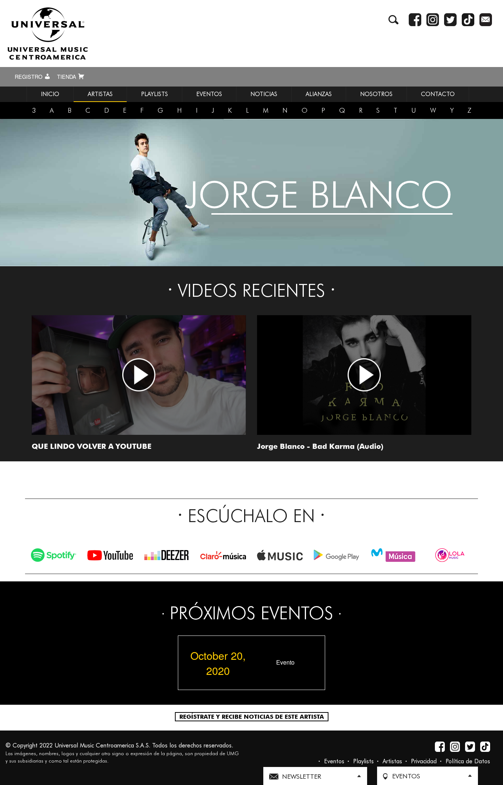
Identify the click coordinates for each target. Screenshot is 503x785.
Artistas (392, 761)
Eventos (334, 761)
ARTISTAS (100, 94)
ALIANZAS (319, 94)
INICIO (50, 94)
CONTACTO (438, 94)
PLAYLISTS (154, 94)
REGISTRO (29, 76)
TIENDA (67, 76)
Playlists (363, 761)
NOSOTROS (376, 94)
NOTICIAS (263, 94)
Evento (285, 662)
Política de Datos (468, 761)
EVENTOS (209, 94)
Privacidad (424, 761)
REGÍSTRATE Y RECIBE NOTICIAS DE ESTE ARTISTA (251, 716)
